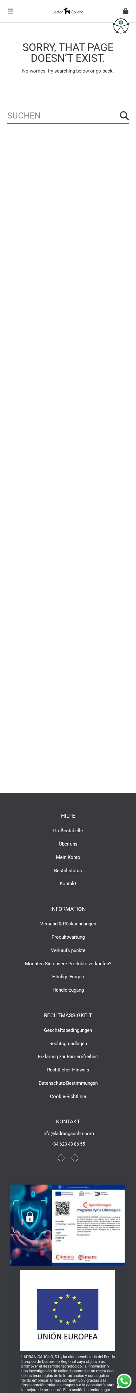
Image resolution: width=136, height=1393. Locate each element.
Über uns (68, 844)
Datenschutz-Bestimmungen (68, 1083)
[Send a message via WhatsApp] (124, 1381)
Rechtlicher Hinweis (68, 1070)
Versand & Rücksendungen (68, 924)
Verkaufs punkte (68, 950)
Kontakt (68, 883)
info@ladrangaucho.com (68, 1133)
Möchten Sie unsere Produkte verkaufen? (68, 964)
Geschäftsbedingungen (68, 1030)
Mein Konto (68, 857)
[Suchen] (124, 116)
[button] (10, 11)
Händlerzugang (68, 990)
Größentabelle (68, 831)
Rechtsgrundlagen (68, 1043)
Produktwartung (68, 937)
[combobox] (68, 116)
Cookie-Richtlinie (68, 1096)
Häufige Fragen (68, 977)
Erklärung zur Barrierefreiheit (68, 1056)
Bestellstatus (68, 870)
